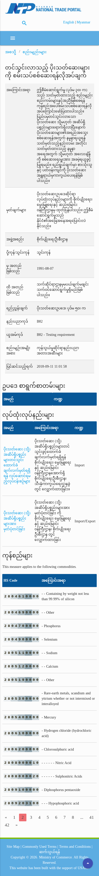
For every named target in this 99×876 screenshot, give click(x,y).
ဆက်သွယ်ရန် (49, 852)
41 (91, 817)
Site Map (13, 847)
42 (7, 825)
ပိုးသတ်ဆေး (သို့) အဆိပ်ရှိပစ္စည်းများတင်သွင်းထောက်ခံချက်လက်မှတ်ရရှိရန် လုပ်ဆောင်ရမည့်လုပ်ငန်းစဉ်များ (17, 465)
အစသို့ (10, 52)
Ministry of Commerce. (56, 857)
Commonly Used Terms (39, 847)
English (69, 22)
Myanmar (83, 22)
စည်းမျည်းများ (34, 52)
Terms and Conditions (75, 847)
